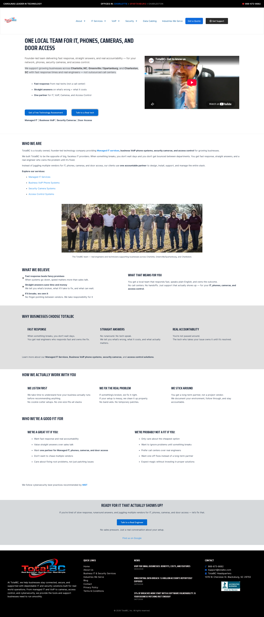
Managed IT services (108, 150)
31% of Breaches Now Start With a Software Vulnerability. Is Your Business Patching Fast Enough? (165, 594)
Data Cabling (150, 21)
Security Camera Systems (42, 188)
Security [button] (129, 21)
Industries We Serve (172, 21)
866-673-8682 (251, 3)
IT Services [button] (97, 21)
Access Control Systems (41, 194)
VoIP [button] (114, 21)
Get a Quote (194, 21)
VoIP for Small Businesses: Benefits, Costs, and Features (162, 566)
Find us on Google (132, 538)
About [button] (79, 21)
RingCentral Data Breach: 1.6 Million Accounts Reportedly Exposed (163, 579)
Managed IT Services (39, 177)
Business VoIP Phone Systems (44, 182)
